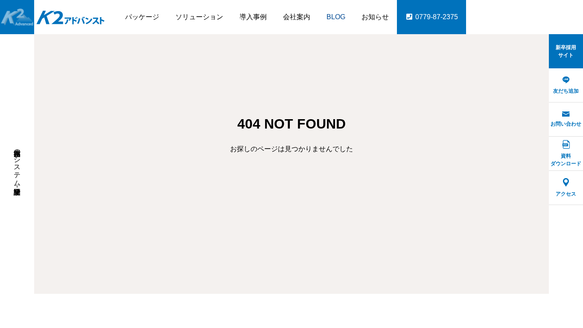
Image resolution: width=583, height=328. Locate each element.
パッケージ (142, 16)
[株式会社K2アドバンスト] (53, 17)
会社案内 (296, 16)
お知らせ (375, 16)
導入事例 (253, 16)
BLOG (335, 16)
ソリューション (199, 16)
